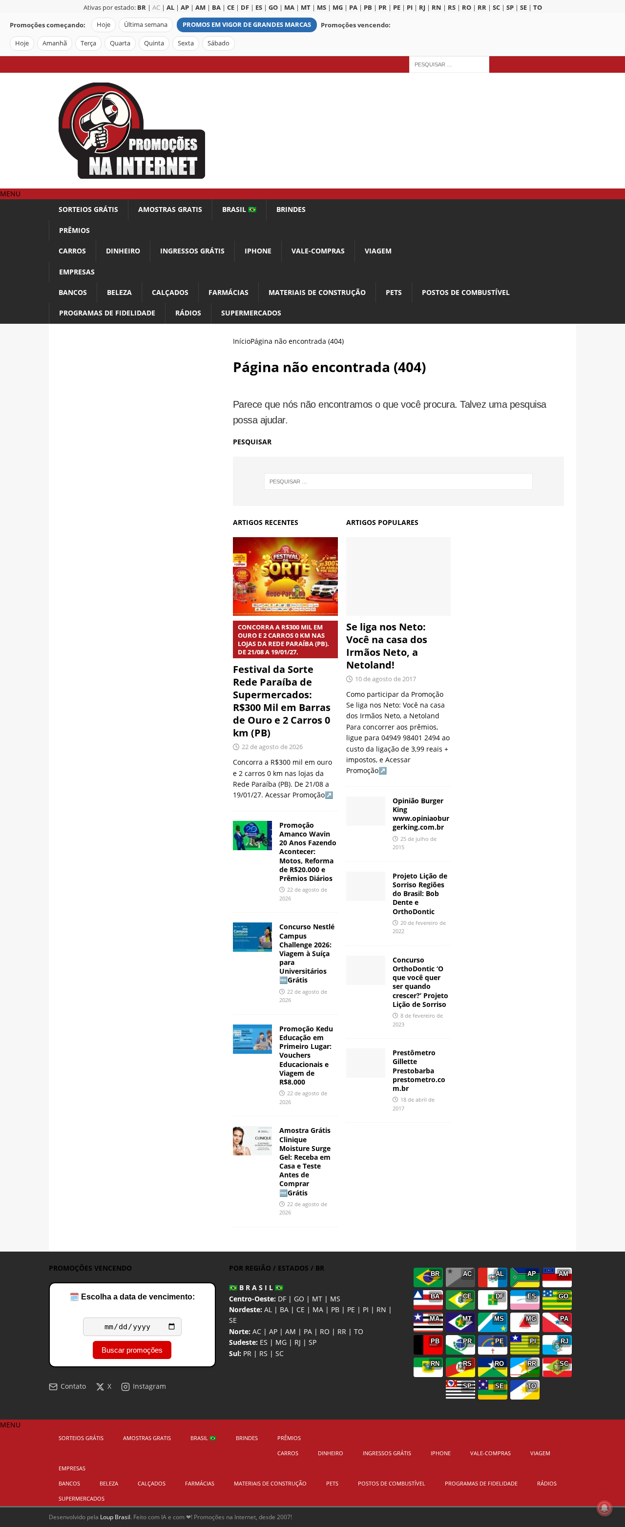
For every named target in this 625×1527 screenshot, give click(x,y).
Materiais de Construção (317, 292)
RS (263, 1353)
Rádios (188, 312)
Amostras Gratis (170, 209)
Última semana (145, 25)
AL (268, 1309)
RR (341, 1331)
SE (233, 1320)
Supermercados (251, 312)
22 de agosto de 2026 (272, 746)
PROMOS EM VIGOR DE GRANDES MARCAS (247, 25)
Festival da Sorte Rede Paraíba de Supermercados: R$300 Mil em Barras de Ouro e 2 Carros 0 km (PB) (282, 681)
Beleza (119, 292)
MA (317, 1309)
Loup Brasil (115, 1517)
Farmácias (228, 292)
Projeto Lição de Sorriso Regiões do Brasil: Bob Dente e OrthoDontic (420, 893)
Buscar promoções (132, 1350)
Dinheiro (123, 250)
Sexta (186, 43)
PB (335, 1309)
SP (312, 1342)
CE (300, 1309)
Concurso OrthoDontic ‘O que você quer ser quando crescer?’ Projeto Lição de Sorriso (420, 982)
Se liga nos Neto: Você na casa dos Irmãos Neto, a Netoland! (386, 645)
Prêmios (74, 230)
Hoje (103, 25)
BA (284, 1309)
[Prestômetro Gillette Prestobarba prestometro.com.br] (365, 1063)
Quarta (120, 43)
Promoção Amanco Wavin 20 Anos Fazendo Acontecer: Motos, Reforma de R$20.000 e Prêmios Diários (307, 851)
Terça (88, 43)
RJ (297, 1342)
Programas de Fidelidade (107, 312)
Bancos (73, 292)
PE (351, 1309)
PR (247, 1353)
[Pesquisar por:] (449, 63)
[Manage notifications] (604, 1508)
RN (381, 1309)
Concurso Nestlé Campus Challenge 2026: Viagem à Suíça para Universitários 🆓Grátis (306, 953)
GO (299, 1298)
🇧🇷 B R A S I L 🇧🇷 (256, 1287)
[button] (10, 193)
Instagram (149, 1386)
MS (335, 1298)
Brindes (291, 209)
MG (281, 1342)
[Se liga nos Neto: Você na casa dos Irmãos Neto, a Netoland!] (398, 576)
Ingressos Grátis (192, 250)
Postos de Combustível (466, 292)
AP (273, 1331)
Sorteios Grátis (88, 209)
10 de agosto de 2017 (385, 678)
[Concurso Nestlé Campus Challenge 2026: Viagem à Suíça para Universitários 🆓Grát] (252, 937)
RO (325, 1331)
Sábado (218, 43)
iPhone (258, 250)
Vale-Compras (318, 250)
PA (308, 1331)
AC (156, 7)
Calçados (170, 292)
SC (279, 1353)
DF (282, 1298)
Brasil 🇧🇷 (239, 209)
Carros (72, 250)
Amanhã (54, 43)
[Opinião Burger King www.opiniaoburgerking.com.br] (365, 811)
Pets (394, 292)
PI (366, 1309)
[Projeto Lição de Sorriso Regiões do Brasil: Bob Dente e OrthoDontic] (365, 886)
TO (358, 1331)
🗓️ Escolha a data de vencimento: (132, 1297)
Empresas (77, 271)
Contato (73, 1386)
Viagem (378, 250)
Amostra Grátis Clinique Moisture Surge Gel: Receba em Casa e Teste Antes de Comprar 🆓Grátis (305, 1161)
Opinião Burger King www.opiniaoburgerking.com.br (421, 814)
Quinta (154, 43)
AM (290, 1331)
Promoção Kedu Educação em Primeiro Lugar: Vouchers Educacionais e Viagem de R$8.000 (306, 1055)
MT (317, 1298)
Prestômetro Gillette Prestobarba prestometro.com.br (419, 1070)
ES (264, 1342)
